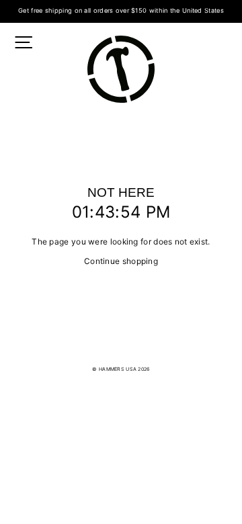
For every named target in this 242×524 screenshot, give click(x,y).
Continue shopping (121, 261)
